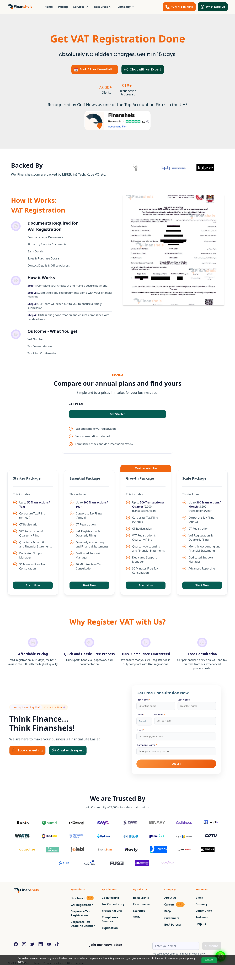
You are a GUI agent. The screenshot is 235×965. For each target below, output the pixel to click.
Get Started (117, 414)
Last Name (184, 700)
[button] (81, 7)
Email (140, 730)
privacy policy (197, 953)
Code (140, 714)
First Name (143, 700)
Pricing (63, 7)
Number (159, 714)
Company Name (146, 745)
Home (49, 7)
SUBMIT (176, 764)
